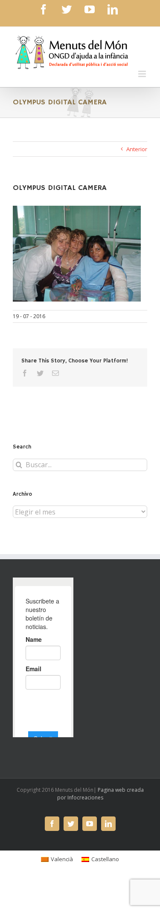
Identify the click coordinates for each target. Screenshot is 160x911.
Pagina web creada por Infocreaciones (100, 793)
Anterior (136, 149)
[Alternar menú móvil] (142, 73)
